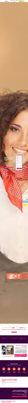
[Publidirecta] (6, 1)
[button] (8, 167)
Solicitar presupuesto (14, 0)
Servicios (11, 0)
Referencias (18, 0)
